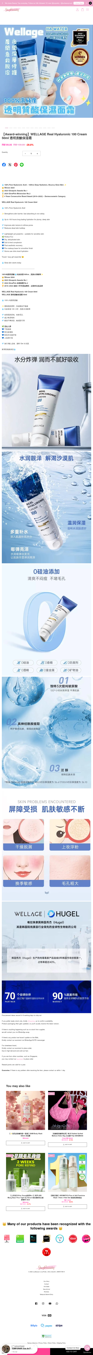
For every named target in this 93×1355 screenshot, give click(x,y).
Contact (46, 1284)
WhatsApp (31, 1021)
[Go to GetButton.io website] (87, 1352)
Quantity (5, 152)
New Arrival (46, 1289)
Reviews (46, 1292)
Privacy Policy (43, 1343)
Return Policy (52, 1343)
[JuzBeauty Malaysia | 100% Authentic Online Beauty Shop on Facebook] (36, 1305)
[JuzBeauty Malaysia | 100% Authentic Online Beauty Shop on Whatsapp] (57, 1305)
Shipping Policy (61, 1343)
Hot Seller (46, 1286)
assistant (20, 1059)
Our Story (46, 1281)
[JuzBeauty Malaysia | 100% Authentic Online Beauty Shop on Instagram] (43, 1305)
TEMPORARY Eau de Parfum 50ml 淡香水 (22, 1348)
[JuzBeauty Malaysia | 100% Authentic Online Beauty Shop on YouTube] (50, 1305)
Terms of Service (32, 1343)
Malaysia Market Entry (46, 1294)
